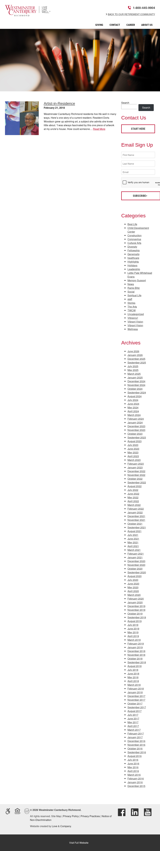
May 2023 (133, 452)
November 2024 (136, 385)
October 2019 (135, 613)
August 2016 (135, 756)
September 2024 (137, 392)
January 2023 (135, 467)
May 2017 (133, 722)
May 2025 (133, 370)
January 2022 (135, 512)
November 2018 (136, 655)
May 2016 (133, 767)
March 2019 (134, 640)
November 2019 (136, 610)
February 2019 (136, 643)
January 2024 (135, 422)
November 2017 (136, 700)
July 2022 (133, 490)
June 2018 (133, 673)
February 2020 (136, 598)
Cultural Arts (134, 243)
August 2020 (135, 576)
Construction (135, 235)
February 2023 (136, 463)
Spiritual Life (134, 295)
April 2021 (133, 546)
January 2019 (135, 647)
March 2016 (134, 775)
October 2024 (135, 389)
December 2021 (136, 516)
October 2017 (135, 703)
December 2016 (136, 741)
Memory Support (137, 280)
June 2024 (133, 404)
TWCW (132, 310)
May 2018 (133, 677)
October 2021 (135, 523)
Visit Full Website (78, 842)
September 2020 (137, 572)
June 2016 (133, 763)
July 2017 (133, 715)
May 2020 (133, 587)
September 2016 (137, 752)
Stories (131, 303)
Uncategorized (136, 314)
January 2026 (135, 355)
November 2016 (136, 745)
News (131, 284)
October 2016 (135, 748)
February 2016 (136, 778)
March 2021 (134, 550)
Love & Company (61, 826)
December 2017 (136, 696)
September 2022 (137, 482)
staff (130, 299)
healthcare (133, 258)
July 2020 (133, 580)
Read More (99, 129)
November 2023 (136, 430)
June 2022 (133, 493)
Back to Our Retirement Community (131, 14)
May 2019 (133, 632)
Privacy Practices (90, 816)
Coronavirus (134, 239)
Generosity (134, 254)
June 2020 (133, 583)
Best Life (132, 224)
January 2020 (135, 602)
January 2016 (135, 782)
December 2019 (136, 606)
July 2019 (133, 625)
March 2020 (134, 595)
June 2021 (133, 538)
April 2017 (133, 726)
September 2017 (137, 707)
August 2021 (135, 531)
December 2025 (136, 359)
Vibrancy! (133, 318)
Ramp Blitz (134, 288)
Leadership (134, 269)
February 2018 (136, 688)
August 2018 (135, 666)
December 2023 (136, 426)
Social (131, 291)
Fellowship (134, 250)
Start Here (138, 128)
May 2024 (133, 407)
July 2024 (133, 400)
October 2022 (135, 478)
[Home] (27, 14)
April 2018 (133, 681)
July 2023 (133, 445)
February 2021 (136, 553)
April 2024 (133, 411)
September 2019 (137, 617)
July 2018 (133, 670)
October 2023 (135, 433)
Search (125, 102)
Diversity (132, 246)
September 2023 (137, 437)
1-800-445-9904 (144, 7)
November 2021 (136, 520)
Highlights (133, 261)
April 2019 (133, 636)
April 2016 (133, 771)
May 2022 (133, 497)
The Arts (132, 306)
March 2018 (134, 685)
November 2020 (136, 565)
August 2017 (135, 711)
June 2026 (133, 351)
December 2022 (136, 471)
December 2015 (136, 786)
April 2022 (133, 501)
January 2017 (135, 737)
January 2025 (135, 377)
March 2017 (134, 730)
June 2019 (133, 628)
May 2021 (133, 542)
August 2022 (135, 486)
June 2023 (133, 448)
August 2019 (135, 621)
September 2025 (137, 362)
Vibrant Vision (135, 321)
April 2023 (133, 456)
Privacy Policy (71, 816)
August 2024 (135, 396)
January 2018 (135, 692)
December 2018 (136, 651)
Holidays (132, 265)
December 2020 (136, 561)
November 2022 (136, 475)
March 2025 (134, 374)
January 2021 (135, 557)
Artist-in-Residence (59, 103)
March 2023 (134, 460)
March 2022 (134, 505)
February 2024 (136, 419)
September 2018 (137, 662)
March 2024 (134, 415)
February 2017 (136, 733)
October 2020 (135, 568)
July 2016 (133, 760)
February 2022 (136, 508)
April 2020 (133, 591)
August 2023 (135, 441)
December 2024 (136, 381)
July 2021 (133, 535)
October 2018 (135, 658)
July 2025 (133, 366)
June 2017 (133, 718)
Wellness (133, 329)
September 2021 (137, 527)
